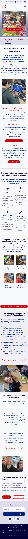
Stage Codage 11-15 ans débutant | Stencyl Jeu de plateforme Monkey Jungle (9, 268)
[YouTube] (18, 519)
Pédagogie (17, 525)
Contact (18, 527)
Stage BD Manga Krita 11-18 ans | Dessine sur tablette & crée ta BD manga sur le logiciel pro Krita (21, 268)
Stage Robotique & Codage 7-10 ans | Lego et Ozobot (9, 286)
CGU (3, 532)
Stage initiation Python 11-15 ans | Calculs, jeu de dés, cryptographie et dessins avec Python (21, 286)
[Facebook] (10, 519)
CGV (23, 530)
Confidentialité (17, 530)
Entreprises (11, 525)
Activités (6, 525)
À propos (10, 527)
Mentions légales (7, 530)
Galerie (22, 525)
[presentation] (9, 260)
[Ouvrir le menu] (25, 6)
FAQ (14, 527)
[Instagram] (14, 519)
